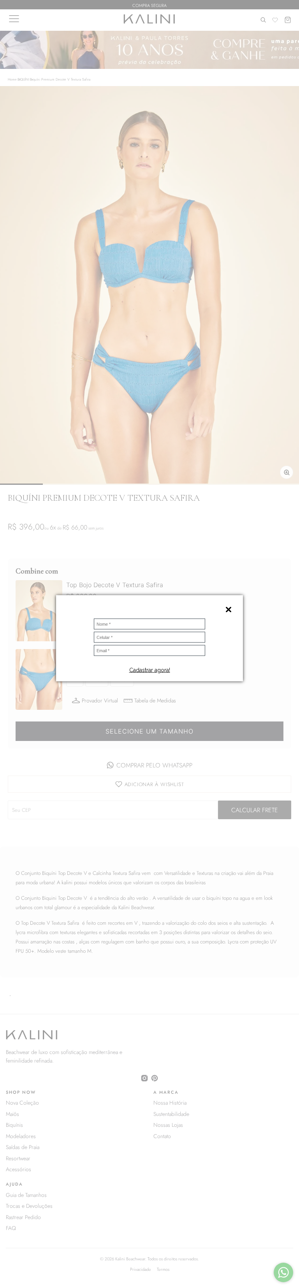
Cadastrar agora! (149, 670)
